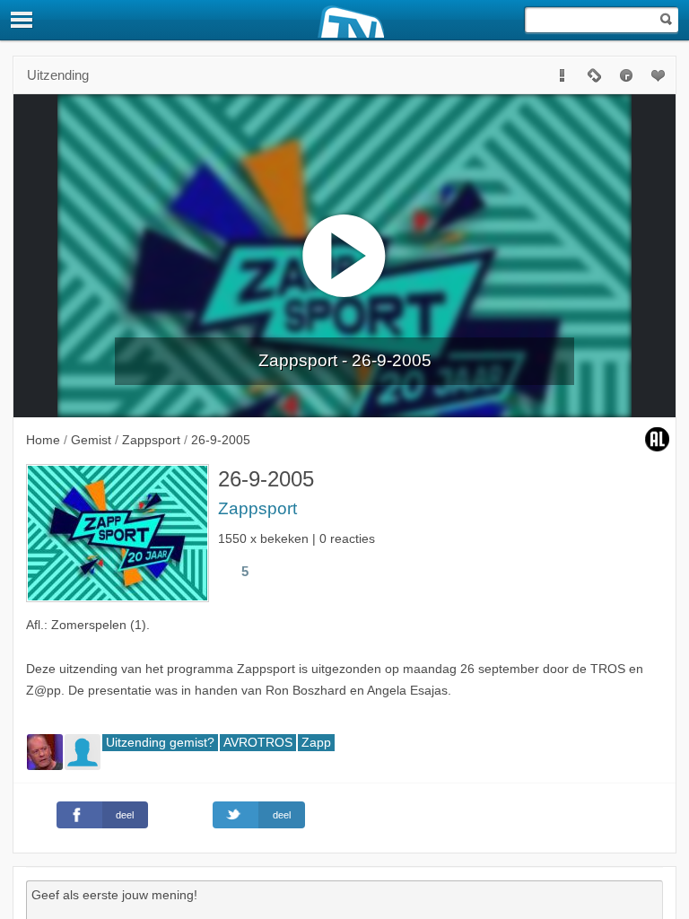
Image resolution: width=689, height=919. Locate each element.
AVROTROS (257, 742)
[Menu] (22, 20)
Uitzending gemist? (160, 742)
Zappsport (257, 508)
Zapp (316, 742)
